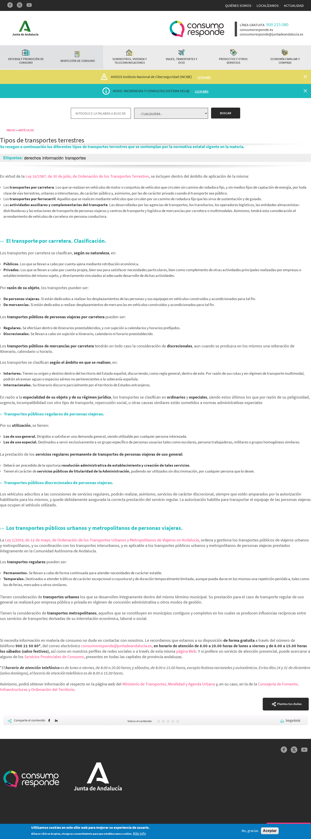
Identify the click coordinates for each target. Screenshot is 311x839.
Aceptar (270, 831)
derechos (32, 158)
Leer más (204, 77)
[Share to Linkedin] (56, 720)
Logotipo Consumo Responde (197, 29)
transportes (75, 158)
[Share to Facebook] (49, 720)
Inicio (11, 130)
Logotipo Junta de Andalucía (25, 28)
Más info (139, 833)
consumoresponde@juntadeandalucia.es (116, 645)
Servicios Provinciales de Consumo (54, 656)
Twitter (19, 5)
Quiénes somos (238, 5)
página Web (186, 651)
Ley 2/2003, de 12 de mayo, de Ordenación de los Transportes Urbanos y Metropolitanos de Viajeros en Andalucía (102, 540)
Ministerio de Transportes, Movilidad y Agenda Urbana (168, 684)
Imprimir (293, 720)
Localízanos (268, 5)
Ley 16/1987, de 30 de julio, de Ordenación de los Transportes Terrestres (87, 176)
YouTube (29, 5)
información (53, 158)
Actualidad (294, 5)
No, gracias (250, 831)
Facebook (10, 5)
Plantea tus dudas (289, 704)
